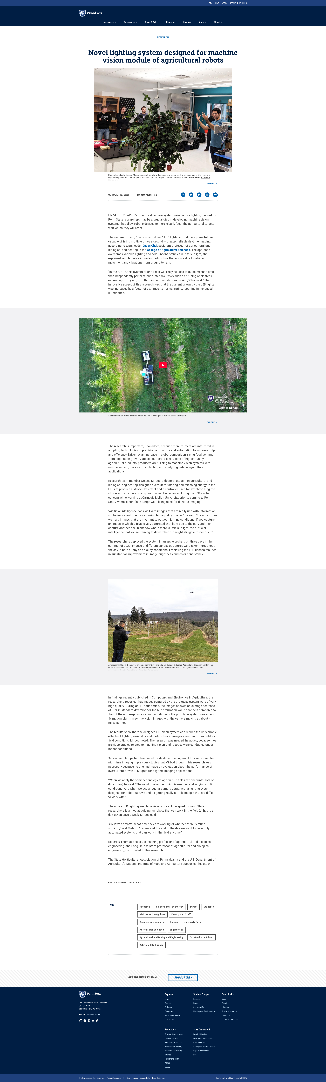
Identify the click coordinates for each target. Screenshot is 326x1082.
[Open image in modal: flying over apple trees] (163, 620)
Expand (211, 184)
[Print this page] (215, 194)
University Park (192, 922)
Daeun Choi (149, 245)
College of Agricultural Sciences (168, 250)
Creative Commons (148, 670)
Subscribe (182, 977)
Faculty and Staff (181, 914)
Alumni (174, 922)
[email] (207, 195)
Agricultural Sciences (152, 929)
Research (163, 37)
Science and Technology (170, 906)
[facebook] (183, 195)
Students (208, 906)
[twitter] (191, 195)
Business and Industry (152, 922)
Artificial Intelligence (151, 945)
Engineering (176, 929)
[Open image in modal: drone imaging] (163, 120)
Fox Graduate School (201, 937)
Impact (193, 906)
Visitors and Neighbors (152, 914)
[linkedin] (199, 195)
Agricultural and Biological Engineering (162, 937)
